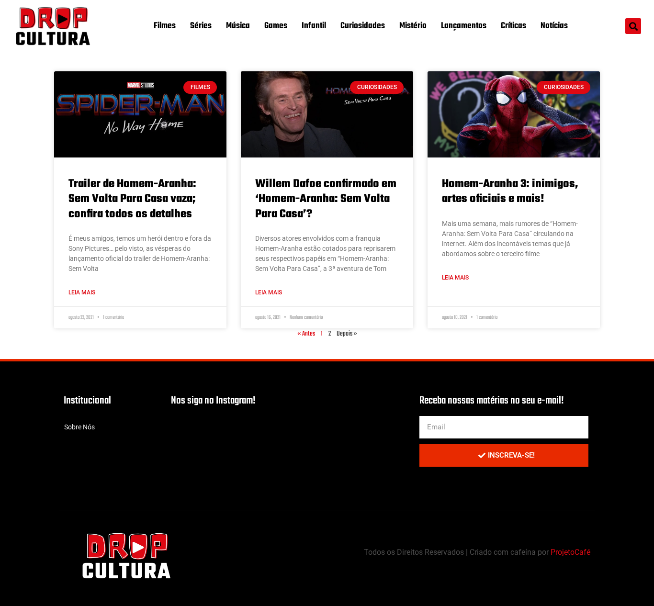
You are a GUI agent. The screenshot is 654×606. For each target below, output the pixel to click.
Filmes (165, 26)
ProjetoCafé (570, 552)
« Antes (306, 333)
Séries (201, 26)
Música (238, 26)
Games (275, 26)
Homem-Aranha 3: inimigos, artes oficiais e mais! (510, 191)
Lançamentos (463, 26)
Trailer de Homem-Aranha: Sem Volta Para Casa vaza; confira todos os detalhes (132, 199)
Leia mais (81, 292)
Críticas (513, 26)
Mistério (413, 26)
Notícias (554, 26)
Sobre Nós (79, 427)
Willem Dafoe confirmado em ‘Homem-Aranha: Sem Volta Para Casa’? (325, 199)
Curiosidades (362, 26)
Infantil (314, 26)
